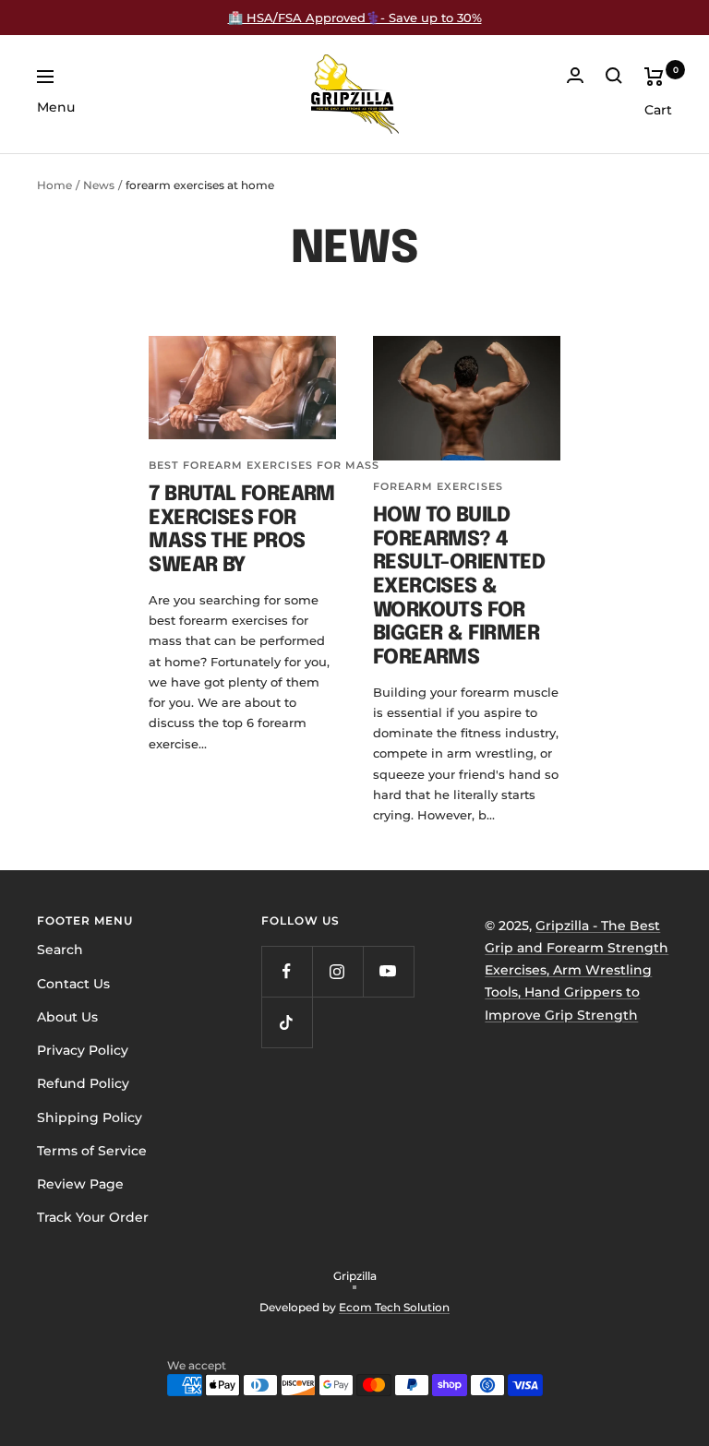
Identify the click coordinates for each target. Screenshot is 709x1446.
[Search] (614, 75)
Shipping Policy (89, 1117)
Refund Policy (83, 1083)
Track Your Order (93, 1217)
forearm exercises (438, 486)
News (98, 185)
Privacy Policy (82, 1050)
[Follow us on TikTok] (286, 1022)
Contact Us (73, 983)
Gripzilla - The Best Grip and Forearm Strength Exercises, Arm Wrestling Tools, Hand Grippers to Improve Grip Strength (576, 970)
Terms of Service (92, 1150)
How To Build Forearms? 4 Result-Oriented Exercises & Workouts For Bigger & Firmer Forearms (459, 587)
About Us (67, 1017)
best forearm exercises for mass (264, 465)
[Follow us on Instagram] (337, 971)
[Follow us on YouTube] (388, 971)
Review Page (80, 1184)
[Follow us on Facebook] (286, 971)
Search (60, 949)
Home (54, 185)
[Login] (575, 75)
